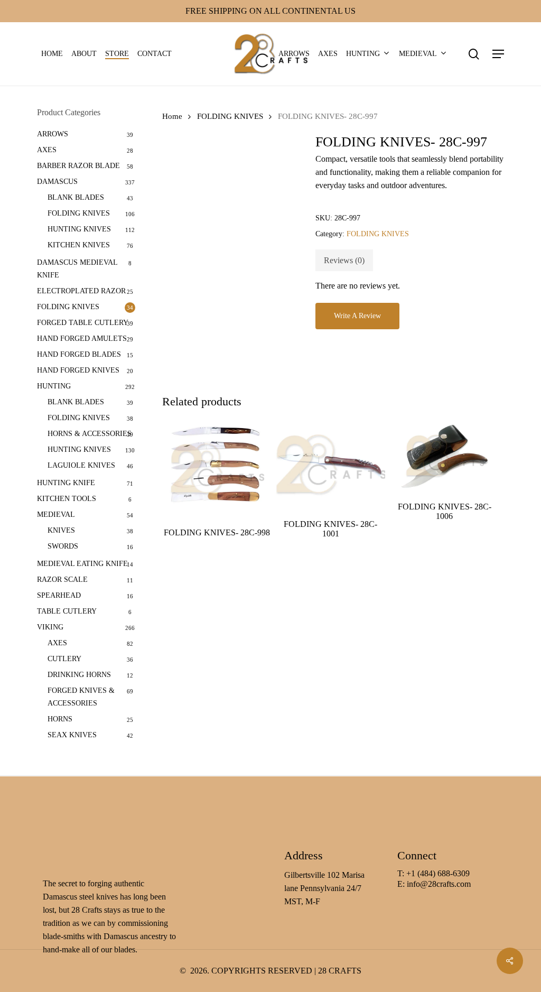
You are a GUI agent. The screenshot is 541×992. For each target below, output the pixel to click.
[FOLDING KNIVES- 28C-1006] (444, 456)
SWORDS (63, 546)
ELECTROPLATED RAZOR (81, 291)
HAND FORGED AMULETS (82, 338)
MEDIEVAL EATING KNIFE (82, 564)
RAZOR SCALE (62, 579)
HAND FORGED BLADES (79, 354)
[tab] (344, 260)
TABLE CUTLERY (67, 611)
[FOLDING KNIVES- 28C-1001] (330, 465)
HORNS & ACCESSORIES (90, 434)
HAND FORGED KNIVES (78, 370)
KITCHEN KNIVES (79, 245)
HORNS (60, 719)
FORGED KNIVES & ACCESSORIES (81, 697)
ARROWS (52, 134)
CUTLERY (64, 659)
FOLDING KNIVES (79, 213)
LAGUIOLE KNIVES (81, 465)
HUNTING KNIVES (79, 229)
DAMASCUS (57, 182)
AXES (47, 150)
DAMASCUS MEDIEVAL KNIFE (77, 268)
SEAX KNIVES (72, 735)
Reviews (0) (344, 260)
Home (172, 116)
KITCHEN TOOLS (66, 499)
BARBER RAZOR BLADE (78, 166)
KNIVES (61, 530)
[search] (474, 54)
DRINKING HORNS (79, 675)
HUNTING (54, 386)
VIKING (50, 627)
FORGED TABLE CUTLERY (82, 323)
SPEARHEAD (59, 595)
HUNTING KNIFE (66, 483)
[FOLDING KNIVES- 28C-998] (217, 469)
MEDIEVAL (56, 514)
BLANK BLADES (76, 197)
